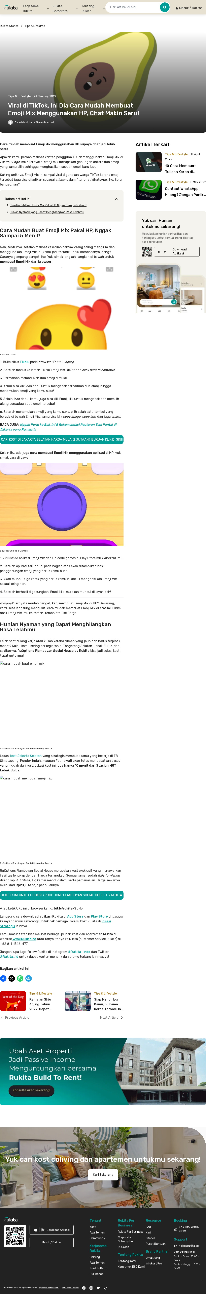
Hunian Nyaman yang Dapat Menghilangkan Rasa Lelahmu (47, 212)
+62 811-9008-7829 (189, 1229)
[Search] (165, 7)
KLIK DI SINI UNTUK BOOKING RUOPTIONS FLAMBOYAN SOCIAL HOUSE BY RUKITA (61, 895)
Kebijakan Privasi (70, 1288)
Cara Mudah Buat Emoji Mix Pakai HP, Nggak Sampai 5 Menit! (48, 205)
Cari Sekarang (103, 1174)
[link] (177, 251)
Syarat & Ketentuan (49, 1288)
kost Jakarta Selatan (26, 756)
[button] (189, 8)
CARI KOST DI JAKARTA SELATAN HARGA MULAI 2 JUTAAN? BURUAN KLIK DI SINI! (62, 439)
